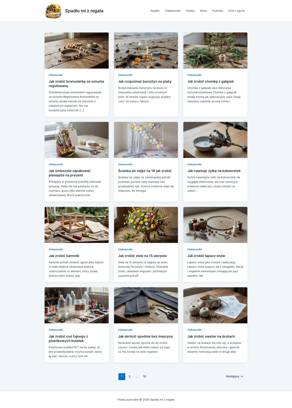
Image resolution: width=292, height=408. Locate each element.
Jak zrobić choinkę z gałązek (210, 81)
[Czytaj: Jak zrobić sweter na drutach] (215, 305)
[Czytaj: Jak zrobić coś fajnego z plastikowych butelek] (77, 305)
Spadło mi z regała (84, 10)
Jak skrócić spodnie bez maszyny (145, 336)
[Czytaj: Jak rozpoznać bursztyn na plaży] (146, 50)
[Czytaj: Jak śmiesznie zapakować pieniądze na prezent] (77, 139)
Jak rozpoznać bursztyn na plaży (145, 81)
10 (144, 376)
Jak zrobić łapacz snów (206, 256)
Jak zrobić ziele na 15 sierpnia (142, 256)
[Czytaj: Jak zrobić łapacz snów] (215, 224)
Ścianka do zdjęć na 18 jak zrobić (145, 171)
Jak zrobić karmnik (64, 256)
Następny (234, 376)
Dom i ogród (236, 10)
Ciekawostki (173, 10)
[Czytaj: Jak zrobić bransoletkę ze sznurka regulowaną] (77, 50)
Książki (155, 10)
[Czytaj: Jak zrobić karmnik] (77, 224)
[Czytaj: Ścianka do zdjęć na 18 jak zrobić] (146, 139)
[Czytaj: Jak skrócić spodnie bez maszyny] (146, 305)
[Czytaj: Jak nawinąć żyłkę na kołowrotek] (215, 139)
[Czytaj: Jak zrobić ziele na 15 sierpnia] (146, 224)
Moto (203, 10)
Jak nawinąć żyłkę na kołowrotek (214, 171)
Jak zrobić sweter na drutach (211, 336)
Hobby (190, 10)
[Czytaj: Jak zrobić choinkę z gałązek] (215, 50)
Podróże (217, 10)
